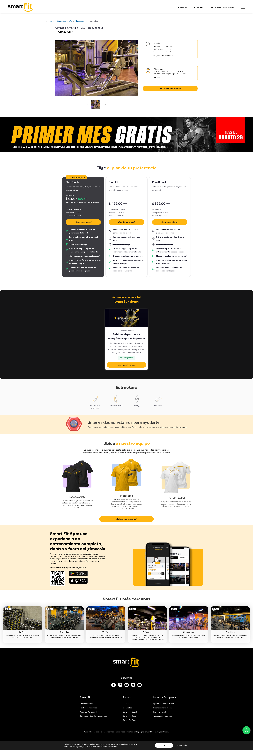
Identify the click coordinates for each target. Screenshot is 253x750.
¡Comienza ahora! (83, 222)
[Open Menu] (243, 7)
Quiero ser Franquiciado (222, 7)
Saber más (182, 745)
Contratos (127, 708)
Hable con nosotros (88, 708)
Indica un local (159, 712)
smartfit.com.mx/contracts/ (157, 732)
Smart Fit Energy (130, 720)
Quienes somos (86, 704)
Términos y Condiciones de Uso (93, 716)
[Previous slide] (88, 104)
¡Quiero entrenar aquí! (170, 88)
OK (164, 745)
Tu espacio (199, 7)
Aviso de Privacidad (88, 712)
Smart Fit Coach (130, 712)
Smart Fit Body (129, 716)
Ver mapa (158, 77)
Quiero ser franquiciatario (164, 704)
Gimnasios (182, 7)
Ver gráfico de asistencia (163, 55)
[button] (95, 104)
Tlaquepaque (81, 21)
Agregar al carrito (126, 365)
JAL (70, 21)
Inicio (51, 21)
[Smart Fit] (20, 7)
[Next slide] (105, 104)
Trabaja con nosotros (162, 716)
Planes (126, 704)
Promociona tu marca (162, 708)
